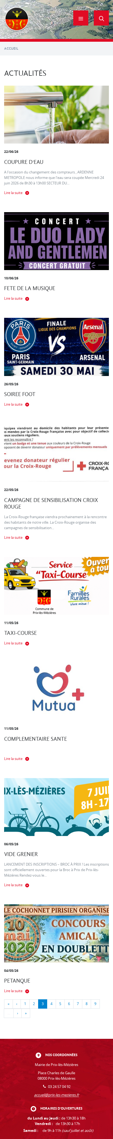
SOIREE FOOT (19, 394)
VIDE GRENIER (21, 854)
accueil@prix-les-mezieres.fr (56, 1095)
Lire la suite (13, 193)
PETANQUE (17, 981)
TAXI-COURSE (20, 633)
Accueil (11, 48)
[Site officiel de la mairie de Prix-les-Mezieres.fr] (16, 19)
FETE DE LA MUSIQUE (29, 288)
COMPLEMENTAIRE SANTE (35, 739)
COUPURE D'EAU (23, 162)
